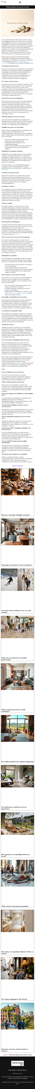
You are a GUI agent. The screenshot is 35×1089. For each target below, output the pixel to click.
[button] (20, 2)
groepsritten (18, 363)
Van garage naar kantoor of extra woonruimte (16, 565)
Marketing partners (17, 1073)
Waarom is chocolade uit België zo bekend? (15, 515)
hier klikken (5, 169)
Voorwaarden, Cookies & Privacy (17, 1070)
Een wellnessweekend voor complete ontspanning (17, 761)
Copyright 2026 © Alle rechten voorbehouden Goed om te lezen (17, 1082)
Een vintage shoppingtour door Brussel (14, 999)
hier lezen (16, 234)
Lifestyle (5, 1055)
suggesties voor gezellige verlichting (17, 293)
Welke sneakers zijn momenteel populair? (15, 906)
